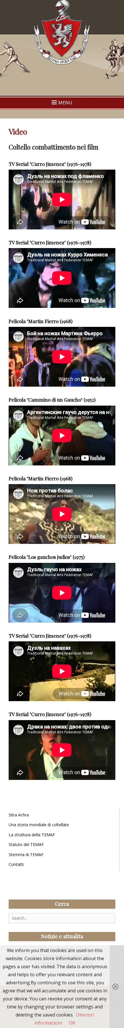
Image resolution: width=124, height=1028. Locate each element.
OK (72, 1023)
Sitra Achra (19, 815)
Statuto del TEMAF (26, 844)
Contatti (16, 864)
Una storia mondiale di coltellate (39, 824)
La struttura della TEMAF (32, 834)
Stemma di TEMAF (26, 854)
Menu (65, 102)
